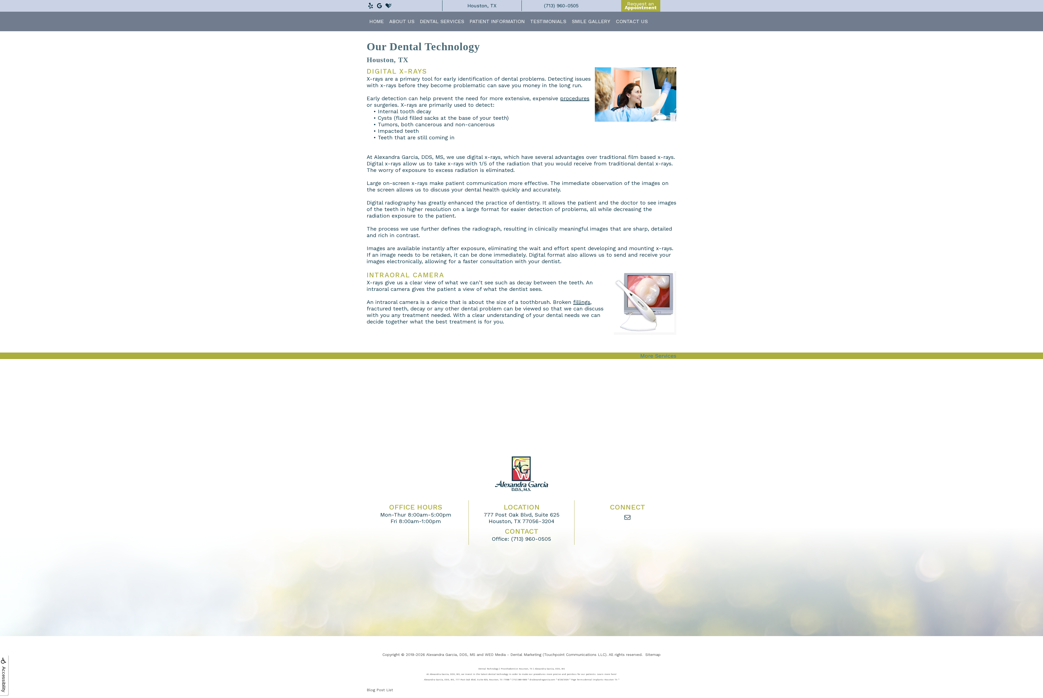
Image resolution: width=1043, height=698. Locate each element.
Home (376, 21)
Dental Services (442, 21)
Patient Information (497, 21)
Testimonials (548, 21)
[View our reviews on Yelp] (370, 4)
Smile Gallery (591, 21)
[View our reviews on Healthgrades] (388, 4)
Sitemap (653, 654)
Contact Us (632, 21)
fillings (581, 302)
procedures (574, 98)
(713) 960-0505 (531, 539)
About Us (401, 21)
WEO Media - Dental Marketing (513, 654)
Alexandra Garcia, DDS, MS (450, 654)
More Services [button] (658, 356)
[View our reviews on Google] (379, 4)
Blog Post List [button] (380, 690)
